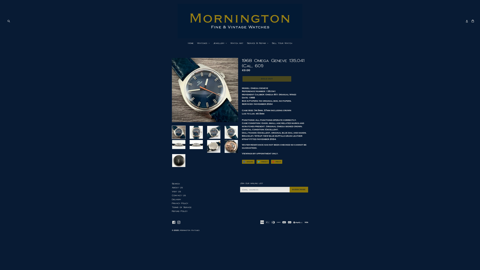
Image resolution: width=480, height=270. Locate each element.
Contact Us (179, 195)
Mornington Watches (190, 230)
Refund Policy (180, 211)
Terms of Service (182, 207)
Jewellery (219, 43)
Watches (202, 43)
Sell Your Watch (282, 43)
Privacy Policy (180, 203)
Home (191, 43)
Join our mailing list (251, 183)
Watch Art (236, 43)
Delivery (176, 199)
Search (176, 183)
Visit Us (176, 191)
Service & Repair (257, 43)
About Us (177, 187)
